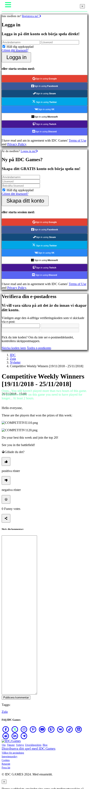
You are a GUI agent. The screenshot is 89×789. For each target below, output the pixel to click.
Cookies (6, 760)
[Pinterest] (33, 729)
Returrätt (6, 763)
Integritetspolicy (9, 756)
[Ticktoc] (69, 729)
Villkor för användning (13, 752)
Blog (45, 745)
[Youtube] (42, 729)
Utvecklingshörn (33, 745)
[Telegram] (24, 736)
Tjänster (11, 745)
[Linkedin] (15, 736)
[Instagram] (24, 729)
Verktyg (20, 745)
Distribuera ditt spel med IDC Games (28, 749)
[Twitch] (51, 729)
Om (4, 745)
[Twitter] (15, 729)
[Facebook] (6, 729)
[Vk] (60, 729)
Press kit (6, 767)
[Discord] (79, 729)
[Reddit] (6, 736)
